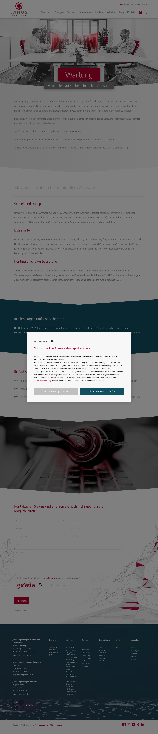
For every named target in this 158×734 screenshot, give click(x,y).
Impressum (100, 381)
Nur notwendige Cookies (55, 391)
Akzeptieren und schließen (102, 391)
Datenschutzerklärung (42, 381)
